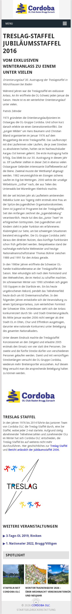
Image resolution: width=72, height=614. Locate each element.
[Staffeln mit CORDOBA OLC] (13, 574)
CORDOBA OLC (40, 605)
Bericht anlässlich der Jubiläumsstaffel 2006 (33, 449)
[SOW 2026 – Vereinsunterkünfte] (58, 574)
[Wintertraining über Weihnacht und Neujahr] (35, 574)
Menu (9, 23)
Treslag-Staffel (58, 445)
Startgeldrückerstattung (36, 609)
